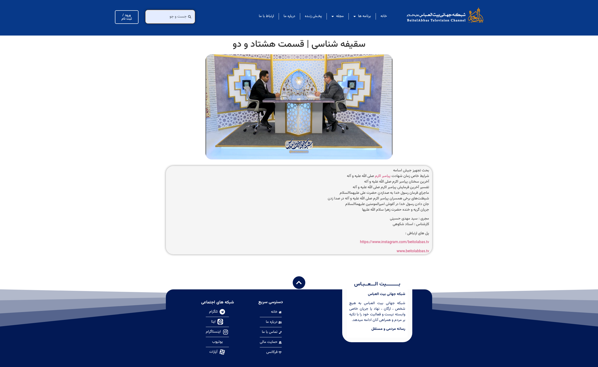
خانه (384, 16)
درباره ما (289, 16)
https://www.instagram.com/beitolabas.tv (394, 242)
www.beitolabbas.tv (413, 251)
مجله (340, 16)
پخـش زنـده (313, 16)
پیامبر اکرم (383, 176)
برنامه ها (364, 16)
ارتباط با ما (266, 16)
